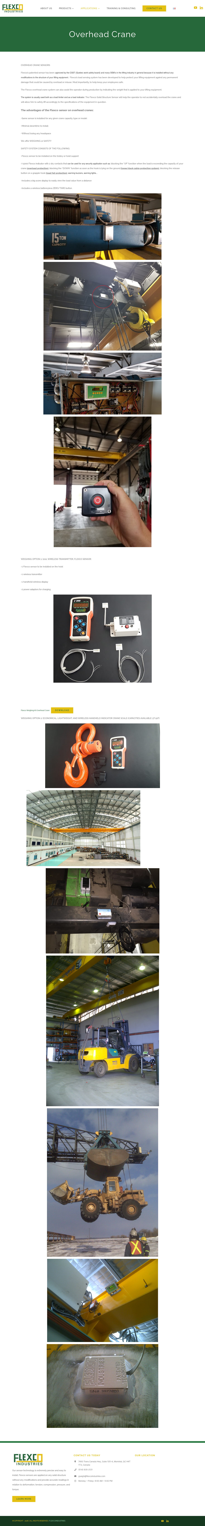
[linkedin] (201, 7)
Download (62, 710)
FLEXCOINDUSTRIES (57, 1521)
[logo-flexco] (12, 5)
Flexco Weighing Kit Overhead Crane (35, 710)
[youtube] (195, 7)
